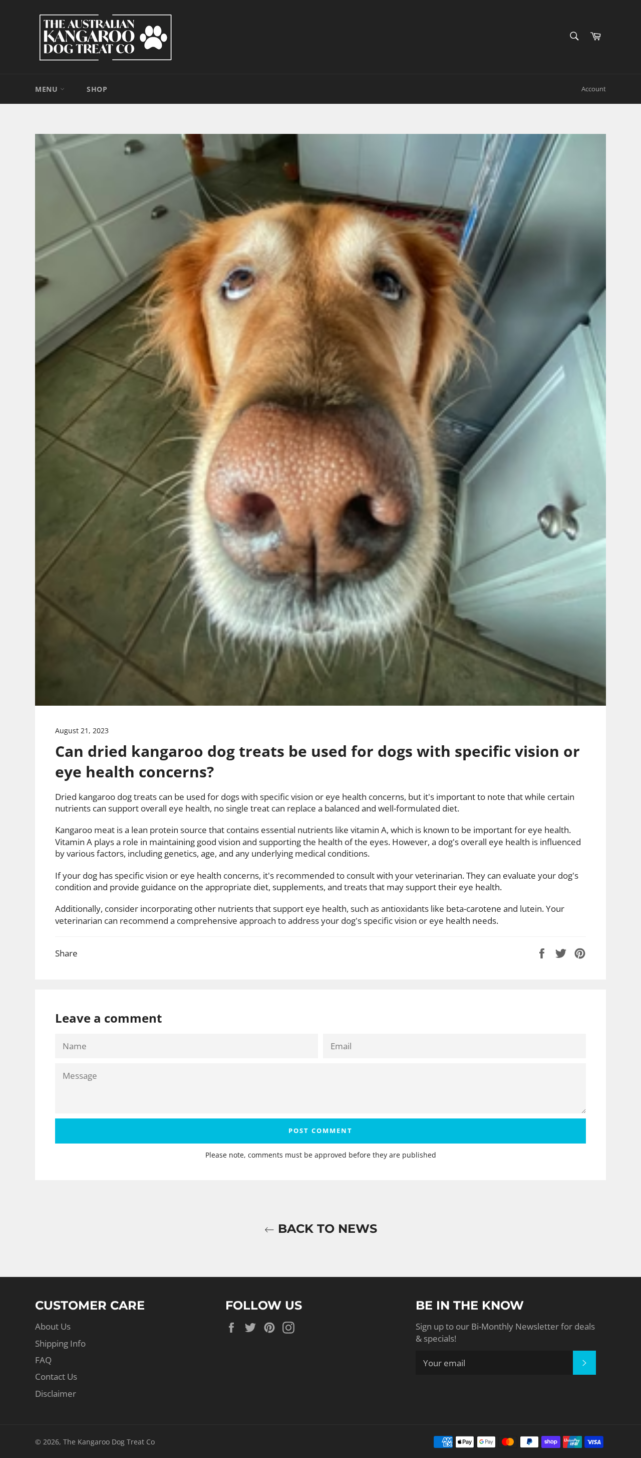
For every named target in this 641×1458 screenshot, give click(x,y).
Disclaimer (55, 1393)
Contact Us (56, 1376)
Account (593, 88)
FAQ (43, 1360)
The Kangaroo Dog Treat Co (109, 1441)
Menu (47, 89)
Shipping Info (60, 1343)
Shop (97, 89)
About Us (53, 1326)
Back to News (325, 1228)
